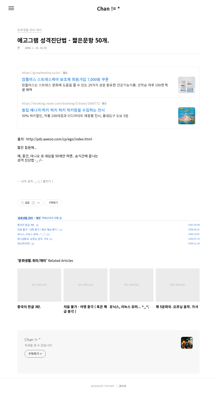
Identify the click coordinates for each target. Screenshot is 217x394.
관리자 (122, 386)
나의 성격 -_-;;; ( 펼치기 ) (37, 181)
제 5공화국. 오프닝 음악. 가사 (32, 239)
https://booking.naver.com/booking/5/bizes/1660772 (61, 103)
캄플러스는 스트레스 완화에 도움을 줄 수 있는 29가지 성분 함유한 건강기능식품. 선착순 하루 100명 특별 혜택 (95, 87)
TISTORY (109, 386)
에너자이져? (23, 243)
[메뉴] (11, 8)
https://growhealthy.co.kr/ (41, 73)
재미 (38, 218)
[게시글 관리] (38, 203)
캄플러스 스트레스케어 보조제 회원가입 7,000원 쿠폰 (65, 79)
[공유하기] (33, 203)
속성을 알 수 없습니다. (39, 345)
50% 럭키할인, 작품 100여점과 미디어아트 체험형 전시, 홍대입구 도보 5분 (75, 115)
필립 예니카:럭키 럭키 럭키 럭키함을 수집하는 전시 (63, 109)
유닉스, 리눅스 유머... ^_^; (31, 234)
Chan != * (108, 8)
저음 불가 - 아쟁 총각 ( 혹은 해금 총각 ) (37, 229)
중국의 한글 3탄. (26, 225)
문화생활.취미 (25, 218)
